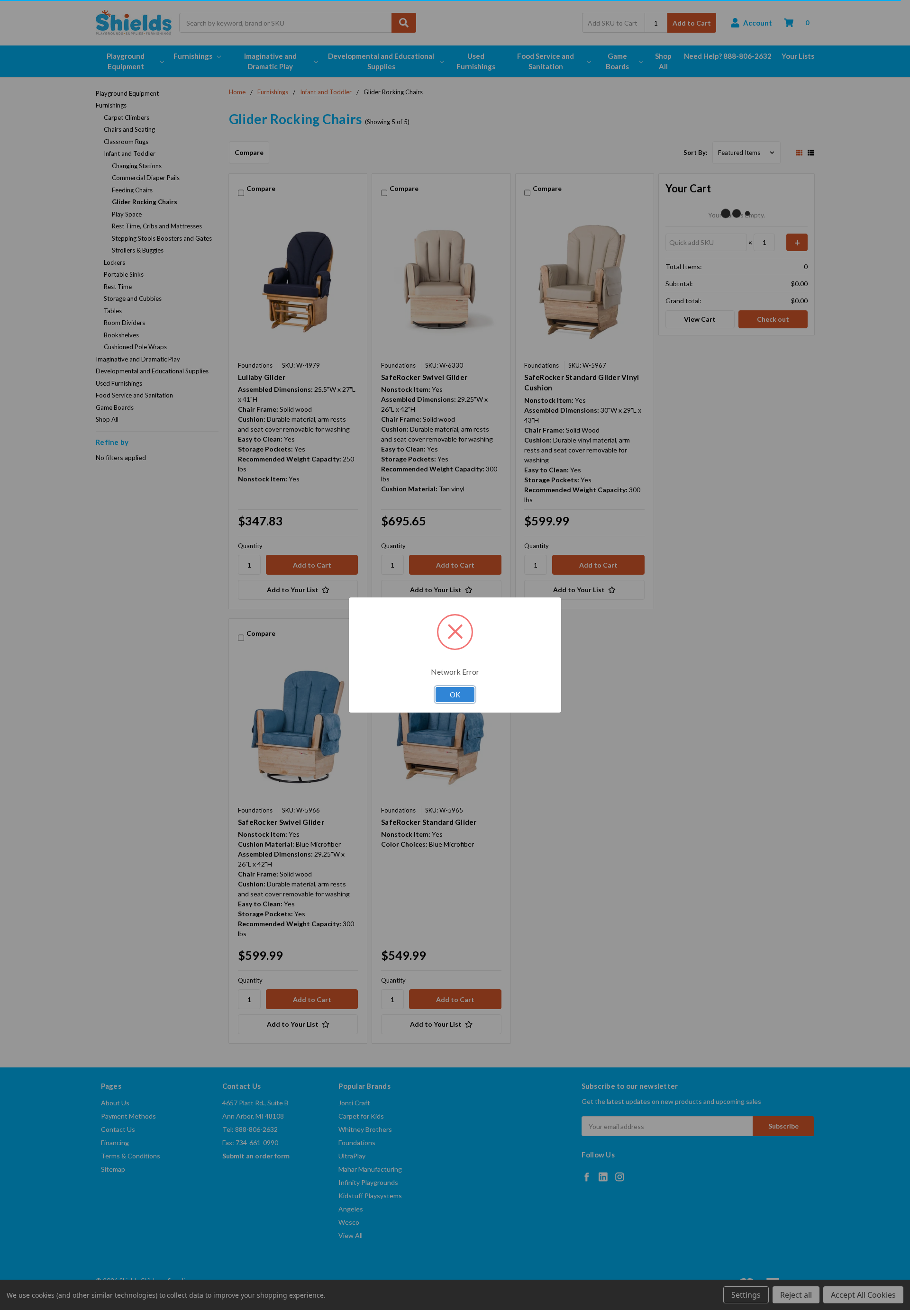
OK (455, 694)
